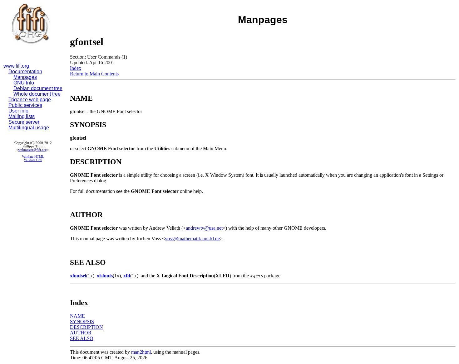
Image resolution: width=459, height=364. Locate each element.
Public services (25, 105)
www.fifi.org (16, 66)
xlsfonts (105, 275)
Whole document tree (37, 94)
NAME (77, 315)
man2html (141, 352)
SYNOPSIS (82, 321)
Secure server (23, 122)
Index (75, 68)
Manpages (25, 77)
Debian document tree (37, 88)
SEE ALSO (81, 338)
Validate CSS (33, 160)
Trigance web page (29, 99)
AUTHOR (80, 332)
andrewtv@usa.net (204, 228)
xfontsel (78, 275)
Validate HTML (33, 156)
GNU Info (23, 82)
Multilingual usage (28, 127)
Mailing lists (21, 116)
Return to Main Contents (94, 73)
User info (18, 110)
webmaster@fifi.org (32, 149)
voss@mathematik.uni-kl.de (192, 238)
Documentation (25, 71)
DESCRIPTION (86, 327)
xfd (126, 275)
